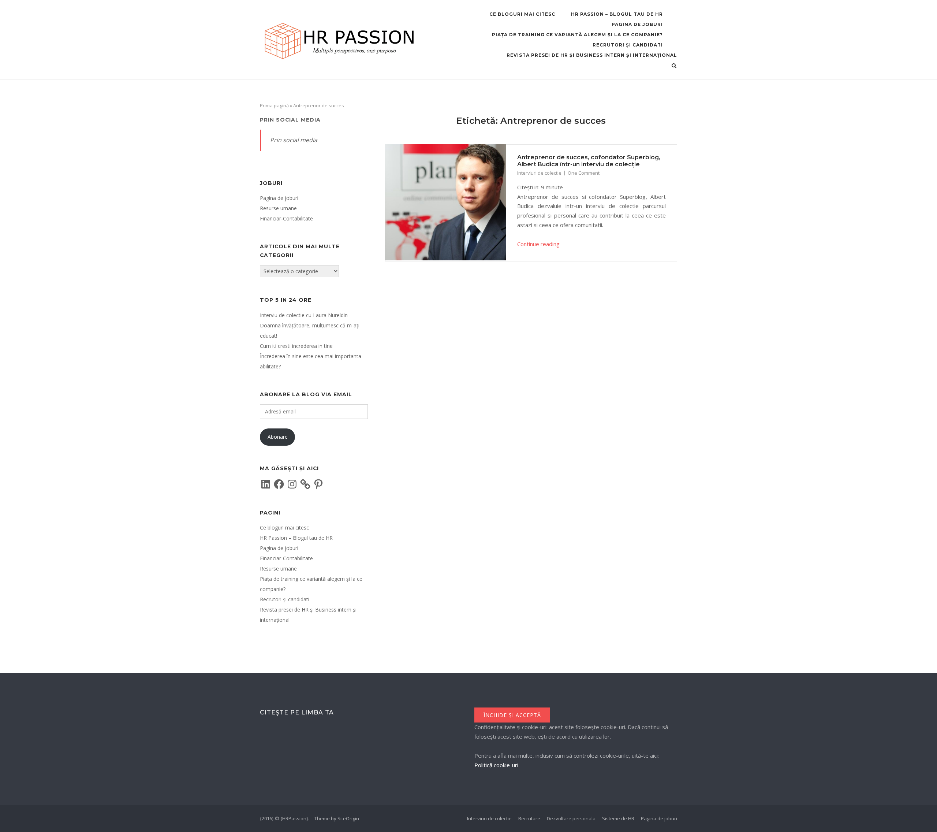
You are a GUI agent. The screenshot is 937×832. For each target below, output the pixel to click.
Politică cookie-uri (496, 765)
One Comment (584, 173)
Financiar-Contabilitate (286, 218)
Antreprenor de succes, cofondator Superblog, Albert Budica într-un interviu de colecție (588, 161)
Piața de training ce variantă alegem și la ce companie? (577, 34)
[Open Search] (674, 66)
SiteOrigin (348, 818)
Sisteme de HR (618, 818)
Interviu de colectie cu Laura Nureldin (304, 315)
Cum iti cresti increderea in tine (296, 345)
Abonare (278, 436)
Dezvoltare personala (571, 818)
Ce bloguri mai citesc (522, 14)
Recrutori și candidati (628, 45)
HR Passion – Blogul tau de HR (617, 14)
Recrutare (529, 818)
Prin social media (290, 119)
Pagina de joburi (637, 24)
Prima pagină (274, 105)
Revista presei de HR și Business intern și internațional (592, 55)
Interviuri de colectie (539, 173)
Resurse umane (278, 208)
